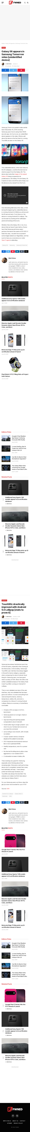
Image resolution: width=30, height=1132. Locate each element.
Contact (22, 1120)
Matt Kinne (8, 63)
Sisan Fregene (6, 240)
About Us (15, 1120)
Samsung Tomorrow (22, 245)
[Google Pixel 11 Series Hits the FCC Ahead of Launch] (15, 839)
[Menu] (3, 2)
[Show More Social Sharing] (26, 70)
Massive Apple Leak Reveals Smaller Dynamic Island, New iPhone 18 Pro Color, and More (14, 325)
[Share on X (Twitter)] (13, 70)
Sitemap (9, 1123)
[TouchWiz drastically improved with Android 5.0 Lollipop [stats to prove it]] (15, 635)
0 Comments (8, 66)
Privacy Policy (18, 1123)
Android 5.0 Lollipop (7, 793)
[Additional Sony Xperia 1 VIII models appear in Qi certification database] (15, 288)
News (3, 47)
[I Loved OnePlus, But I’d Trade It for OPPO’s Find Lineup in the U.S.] (6, 449)
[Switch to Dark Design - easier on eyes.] (25, 2)
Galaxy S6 (5, 245)
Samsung (12, 245)
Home (3, 43)
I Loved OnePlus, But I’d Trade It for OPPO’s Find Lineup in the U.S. (19, 448)
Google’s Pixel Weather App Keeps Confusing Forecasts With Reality (19, 438)
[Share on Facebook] (5, 70)
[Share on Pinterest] (21, 70)
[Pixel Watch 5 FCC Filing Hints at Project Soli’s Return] (15, 364)
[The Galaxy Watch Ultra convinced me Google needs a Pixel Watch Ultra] (6, 468)
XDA (8, 788)
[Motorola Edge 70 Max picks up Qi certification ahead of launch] (15, 340)
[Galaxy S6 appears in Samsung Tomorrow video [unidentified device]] (15, 82)
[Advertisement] (15, 23)
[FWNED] (15, 2)
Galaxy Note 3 (18, 793)
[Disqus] (15, 405)
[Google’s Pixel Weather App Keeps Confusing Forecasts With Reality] (6, 438)
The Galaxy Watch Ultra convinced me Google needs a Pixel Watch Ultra (19, 467)
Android (4, 600)
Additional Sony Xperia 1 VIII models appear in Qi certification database (16, 499)
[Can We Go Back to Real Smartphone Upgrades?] (6, 459)
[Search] (27, 2)
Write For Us (7, 1120)
